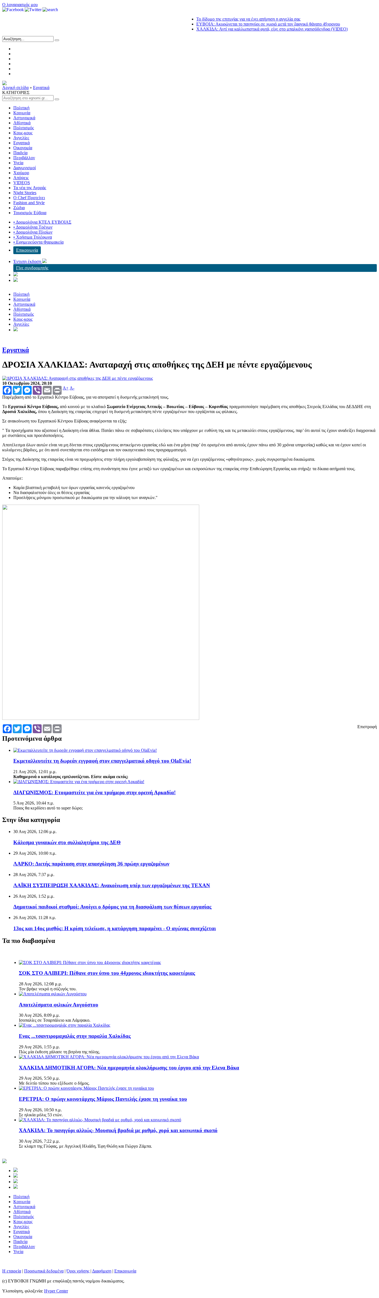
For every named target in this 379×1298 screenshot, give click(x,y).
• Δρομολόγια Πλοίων (32, 232)
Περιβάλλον (24, 157)
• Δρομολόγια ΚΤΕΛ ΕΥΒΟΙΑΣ (42, 222)
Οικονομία (22, 147)
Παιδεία (20, 152)
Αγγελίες (21, 137)
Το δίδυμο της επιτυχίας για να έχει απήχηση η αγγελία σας (233, 19)
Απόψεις (21, 177)
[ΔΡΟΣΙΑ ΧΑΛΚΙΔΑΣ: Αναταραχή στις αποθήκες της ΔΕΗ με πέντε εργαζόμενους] (77, 378)
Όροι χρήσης (78, 1271)
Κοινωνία (21, 112)
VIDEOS (21, 182)
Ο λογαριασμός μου (20, 4)
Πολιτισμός (23, 127)
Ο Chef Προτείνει (29, 197)
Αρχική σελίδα (15, 87)
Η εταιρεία (11, 1271)
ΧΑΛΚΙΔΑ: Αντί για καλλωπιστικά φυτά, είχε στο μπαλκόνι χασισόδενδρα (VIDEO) (256, 29)
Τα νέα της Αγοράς (29, 187)
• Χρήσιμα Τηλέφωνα (32, 237)
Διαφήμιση (101, 1271)
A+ (66, 388)
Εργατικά (41, 87)
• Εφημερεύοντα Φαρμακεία (38, 242)
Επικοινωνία (27, 250)
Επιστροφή (367, 726)
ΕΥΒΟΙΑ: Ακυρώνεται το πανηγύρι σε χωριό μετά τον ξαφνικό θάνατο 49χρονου (253, 24)
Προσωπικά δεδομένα (44, 1271)
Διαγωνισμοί (24, 167)
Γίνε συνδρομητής (32, 267)
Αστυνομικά (24, 117)
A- (72, 388)
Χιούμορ (21, 172)
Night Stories (24, 192)
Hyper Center (56, 1291)
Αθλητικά (22, 122)
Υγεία (18, 162)
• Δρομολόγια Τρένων (32, 227)
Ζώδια (19, 207)
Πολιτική (21, 107)
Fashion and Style (29, 202)
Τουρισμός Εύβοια (29, 212)
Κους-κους (22, 132)
